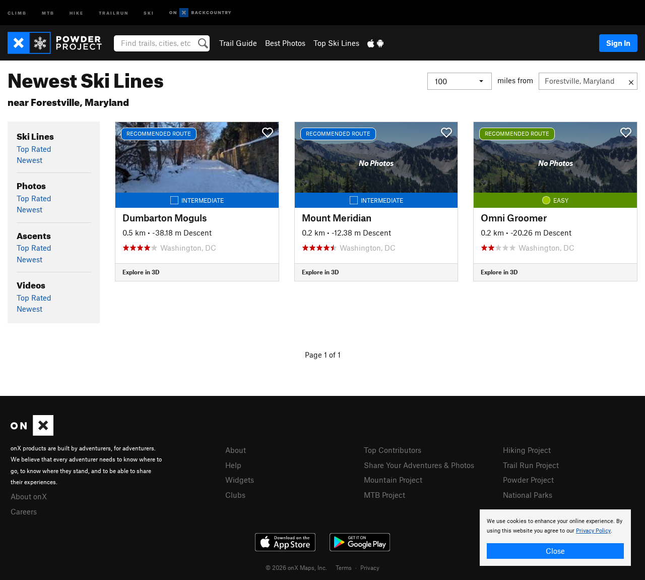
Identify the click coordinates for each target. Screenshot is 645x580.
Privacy (369, 567)
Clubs (235, 494)
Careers (24, 511)
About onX (29, 496)
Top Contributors (392, 449)
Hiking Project (527, 449)
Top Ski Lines (336, 42)
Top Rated (34, 148)
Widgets (239, 479)
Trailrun (113, 12)
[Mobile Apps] (375, 42)
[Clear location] (631, 81)
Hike (77, 12)
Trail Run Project (531, 465)
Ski (149, 12)
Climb (17, 12)
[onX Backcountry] (200, 13)
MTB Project (384, 494)
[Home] (60, 43)
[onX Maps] (32, 432)
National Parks (527, 494)
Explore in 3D (140, 271)
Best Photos (285, 42)
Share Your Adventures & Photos (419, 465)
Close (555, 550)
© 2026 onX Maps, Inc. (296, 567)
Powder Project (528, 479)
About (235, 449)
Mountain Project (393, 479)
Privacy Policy (593, 531)
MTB (48, 12)
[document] (555, 537)
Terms (344, 567)
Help (233, 465)
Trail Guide (238, 42)
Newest (29, 159)
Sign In (618, 42)
